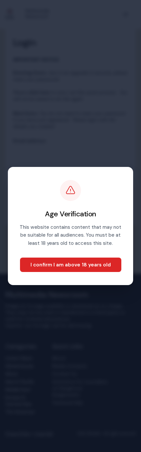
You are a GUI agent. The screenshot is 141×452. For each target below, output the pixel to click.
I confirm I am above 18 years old (70, 265)
